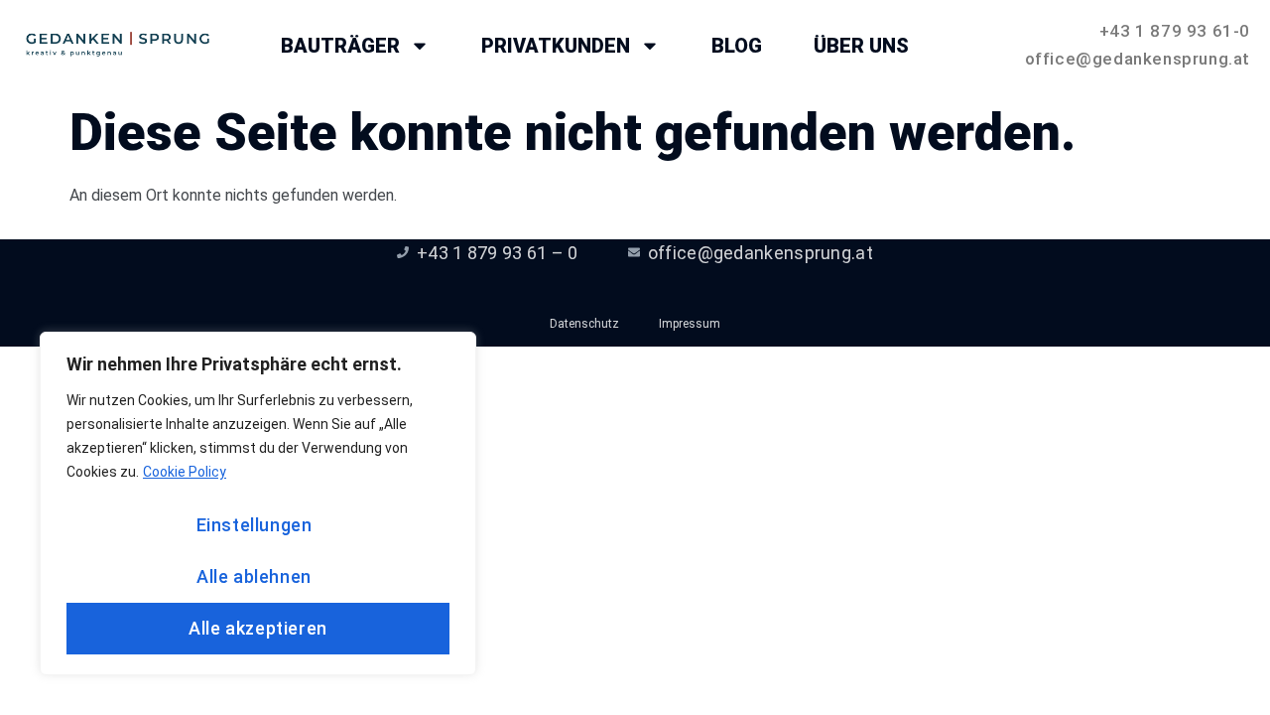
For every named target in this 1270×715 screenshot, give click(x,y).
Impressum (689, 324)
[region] (258, 503)
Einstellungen (254, 524)
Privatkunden (555, 46)
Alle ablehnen (254, 576)
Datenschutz (584, 324)
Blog (736, 46)
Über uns (861, 46)
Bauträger (340, 46)
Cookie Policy (184, 472)
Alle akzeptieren (258, 628)
